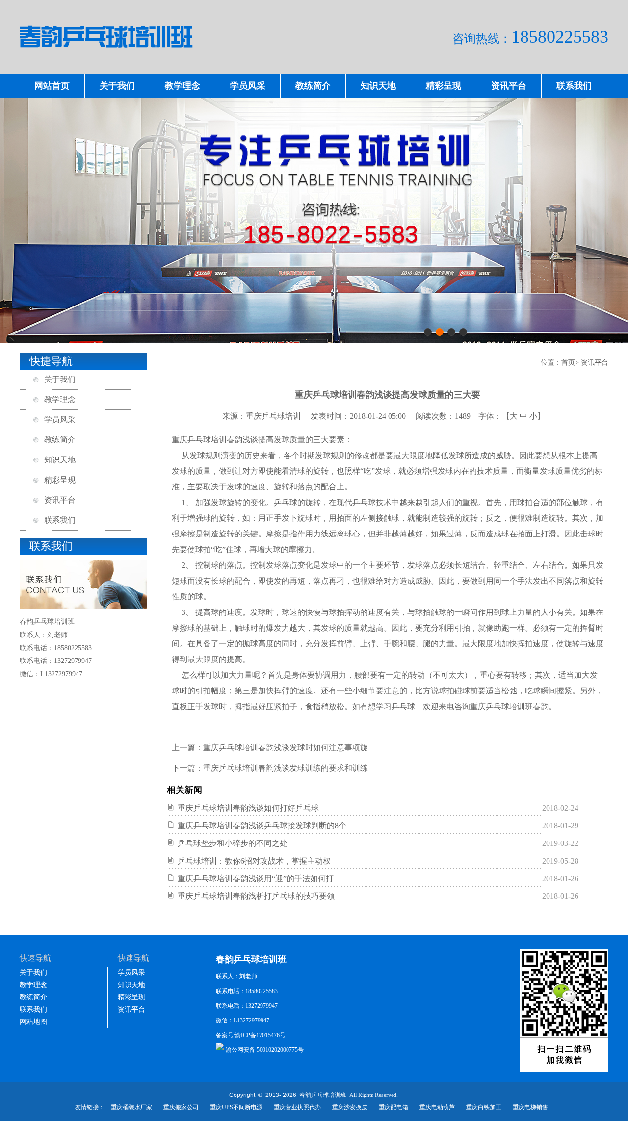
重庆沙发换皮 (349, 1107)
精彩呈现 (443, 86)
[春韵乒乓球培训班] (314, 61)
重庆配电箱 (393, 1107)
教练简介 (313, 86)
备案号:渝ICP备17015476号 (251, 1035)
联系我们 (574, 86)
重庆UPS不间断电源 (236, 1107)
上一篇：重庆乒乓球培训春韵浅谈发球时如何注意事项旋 (270, 747)
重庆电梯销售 (530, 1107)
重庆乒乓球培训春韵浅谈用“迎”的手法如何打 (256, 878)
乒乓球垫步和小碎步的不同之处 (233, 843)
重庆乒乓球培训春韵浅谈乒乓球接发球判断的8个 (262, 825)
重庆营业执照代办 (297, 1107)
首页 (568, 362)
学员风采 (247, 86)
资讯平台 (508, 86)
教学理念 (182, 86)
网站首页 (52, 86)
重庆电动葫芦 (437, 1107)
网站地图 (33, 1021)
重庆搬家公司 (181, 1107)
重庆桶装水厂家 (131, 1107)
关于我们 (117, 86)
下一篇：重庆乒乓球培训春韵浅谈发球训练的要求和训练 (270, 768)
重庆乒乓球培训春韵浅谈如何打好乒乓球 (248, 808)
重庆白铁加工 (483, 1107)
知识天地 (378, 86)
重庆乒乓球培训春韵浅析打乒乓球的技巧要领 (256, 896)
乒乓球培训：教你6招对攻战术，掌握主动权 (254, 861)
